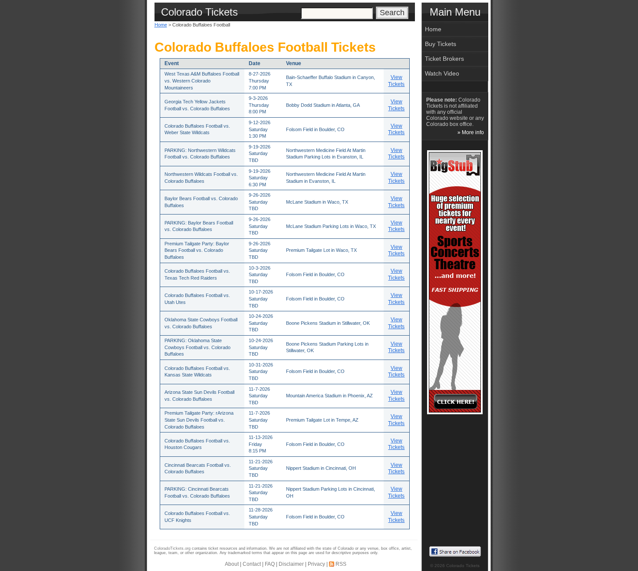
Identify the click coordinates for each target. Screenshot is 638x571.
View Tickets (396, 80)
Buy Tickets (440, 43)
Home (161, 24)
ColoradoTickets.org (172, 548)
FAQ (270, 564)
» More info (470, 132)
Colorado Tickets (463, 565)
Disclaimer (291, 564)
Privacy (316, 564)
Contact (252, 564)
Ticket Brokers (444, 58)
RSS (340, 564)
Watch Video (442, 73)
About (232, 564)
